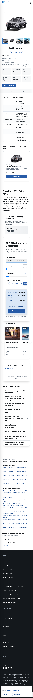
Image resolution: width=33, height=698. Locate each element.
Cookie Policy (6, 650)
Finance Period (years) (13, 280)
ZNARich (4, 91)
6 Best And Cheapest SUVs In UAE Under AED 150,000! (15, 520)
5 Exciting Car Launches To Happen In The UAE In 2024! (16, 500)
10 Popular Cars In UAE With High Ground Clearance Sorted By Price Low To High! (13, 504)
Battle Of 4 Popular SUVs (9, 590)
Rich (20, 9)
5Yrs (25, 283)
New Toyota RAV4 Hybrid (8, 472)
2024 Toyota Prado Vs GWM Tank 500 (13, 586)
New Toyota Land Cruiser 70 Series (8, 468)
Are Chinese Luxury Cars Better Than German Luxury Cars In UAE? (15, 512)
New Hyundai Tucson (22, 475)
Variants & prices (22, 91)
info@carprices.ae (7, 666)
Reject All (17, 694)
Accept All (7, 694)
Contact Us (6, 639)
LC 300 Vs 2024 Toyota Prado (10, 594)
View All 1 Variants (8, 85)
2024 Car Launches (8, 623)
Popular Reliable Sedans (9, 619)
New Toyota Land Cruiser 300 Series (21, 468)
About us (5, 635)
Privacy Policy (6, 642)
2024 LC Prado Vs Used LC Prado (11, 598)
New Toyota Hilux (21, 471)
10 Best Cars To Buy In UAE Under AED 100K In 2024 (15, 524)
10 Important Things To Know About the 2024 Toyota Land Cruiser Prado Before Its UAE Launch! (15, 492)
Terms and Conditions (9, 646)
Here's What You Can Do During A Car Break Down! (15, 516)
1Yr (8, 283)
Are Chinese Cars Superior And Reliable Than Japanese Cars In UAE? (15, 528)
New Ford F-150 (7, 483)
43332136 (6, 545)
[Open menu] (30, 3)
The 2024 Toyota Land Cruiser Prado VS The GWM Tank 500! (15, 496)
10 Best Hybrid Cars (8, 577)
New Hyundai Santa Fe (9, 479)
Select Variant (10, 257)
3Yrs (16, 283)
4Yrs (21, 283)
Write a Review (9, 368)
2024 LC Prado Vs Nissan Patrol (11, 602)
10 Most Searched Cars (9, 562)
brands (10, 9)
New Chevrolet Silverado (21, 484)
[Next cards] (30, 341)
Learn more (9, 690)
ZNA (15, 9)
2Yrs (12, 283)
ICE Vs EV (5, 615)
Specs (12, 91)
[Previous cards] (3, 341)
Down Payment (10, 266)
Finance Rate (10, 273)
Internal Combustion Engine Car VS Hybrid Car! (15, 508)
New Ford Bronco (21, 479)
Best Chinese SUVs (7, 626)
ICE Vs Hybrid (6, 611)
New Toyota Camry (8, 475)
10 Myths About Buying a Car (10, 570)
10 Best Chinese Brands (9, 566)
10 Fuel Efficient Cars (8, 574)
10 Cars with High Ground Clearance (12, 558)
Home (3, 9)
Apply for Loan (16, 311)
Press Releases (6, 659)
